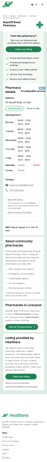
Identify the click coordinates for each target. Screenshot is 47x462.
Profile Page (7, 437)
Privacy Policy (8, 445)
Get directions (15, 108)
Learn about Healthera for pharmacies (21, 386)
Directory (6, 457)
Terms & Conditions (10, 441)
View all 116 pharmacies (20, 327)
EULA (4, 453)
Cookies (5, 449)
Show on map (33, 108)
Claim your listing (23, 49)
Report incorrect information (20, 212)
